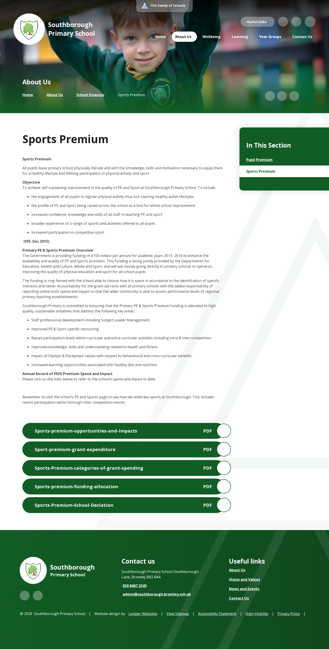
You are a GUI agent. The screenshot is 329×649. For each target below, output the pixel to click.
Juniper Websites (143, 613)
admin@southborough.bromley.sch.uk (157, 594)
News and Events (244, 588)
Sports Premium (131, 94)
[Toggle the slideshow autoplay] (294, 96)
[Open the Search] (310, 21)
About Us (55, 94)
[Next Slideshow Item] (282, 96)
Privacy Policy (289, 613)
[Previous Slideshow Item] (270, 96)
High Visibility (257, 613)
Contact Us (239, 598)
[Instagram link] (283, 22)
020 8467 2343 (135, 585)
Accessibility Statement (217, 613)
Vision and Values (244, 579)
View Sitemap (178, 613)
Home (27, 94)
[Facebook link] (296, 22)
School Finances (90, 94)
